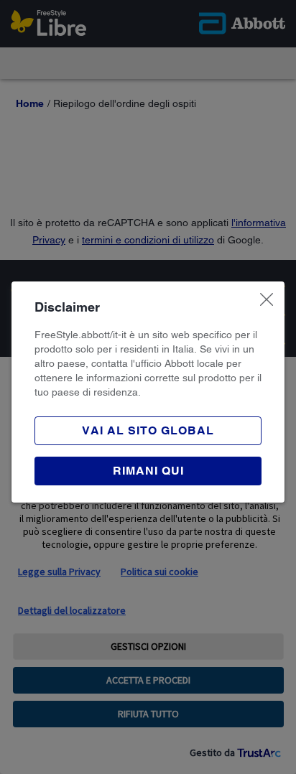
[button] (148, 471)
